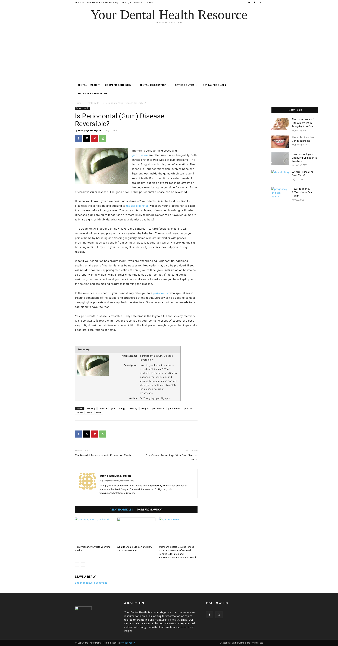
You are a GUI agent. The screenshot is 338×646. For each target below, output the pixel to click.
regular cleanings (137, 205)
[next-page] (83, 564)
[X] (260, 2)
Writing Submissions (132, 2)
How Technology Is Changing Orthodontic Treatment (304, 158)
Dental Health (87, 85)
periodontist (161, 293)
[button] (249, 2)
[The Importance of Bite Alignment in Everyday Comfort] (280, 124)
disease (103, 408)
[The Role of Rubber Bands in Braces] (280, 142)
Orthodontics (185, 85)
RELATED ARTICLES (121, 509)
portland (188, 408)
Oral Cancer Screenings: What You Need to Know (172, 457)
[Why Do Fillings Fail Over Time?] (280, 176)
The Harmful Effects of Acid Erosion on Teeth (103, 455)
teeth (99, 412)
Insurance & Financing (92, 93)
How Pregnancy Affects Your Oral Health (302, 192)
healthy (133, 408)
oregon (145, 408)
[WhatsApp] (102, 138)
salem (80, 412)
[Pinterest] (94, 138)
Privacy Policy (127, 642)
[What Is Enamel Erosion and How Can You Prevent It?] (136, 531)
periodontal (158, 408)
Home (78, 102)
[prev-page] (77, 564)
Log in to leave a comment (91, 582)
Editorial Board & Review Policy (103, 2)
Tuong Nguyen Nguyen (90, 130)
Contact (149, 2)
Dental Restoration (153, 85)
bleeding (90, 408)
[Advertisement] (169, 54)
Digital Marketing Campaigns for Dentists (241, 642)
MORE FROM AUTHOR (149, 509)
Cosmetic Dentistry (118, 85)
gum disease (140, 155)
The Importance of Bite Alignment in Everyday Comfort (303, 123)
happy (122, 408)
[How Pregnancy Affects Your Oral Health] (94, 531)
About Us (79, 2)
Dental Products (214, 85)
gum (113, 408)
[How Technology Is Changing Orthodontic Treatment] (280, 158)
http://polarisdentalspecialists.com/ (116, 480)
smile (89, 412)
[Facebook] (254, 2)
